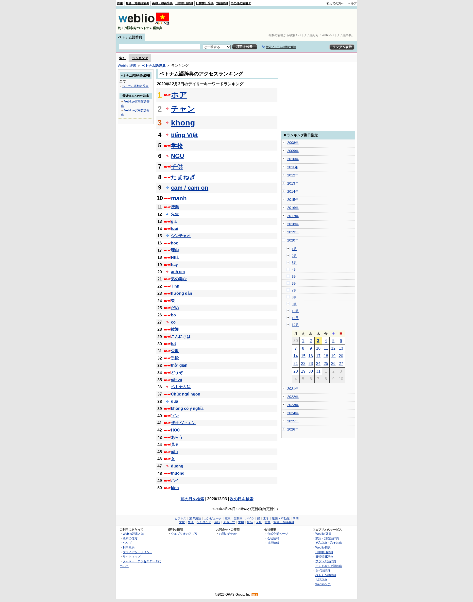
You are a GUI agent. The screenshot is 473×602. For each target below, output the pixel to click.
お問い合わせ (228, 533)
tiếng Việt (184, 135)
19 (333, 356)
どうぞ (177, 372)
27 (341, 363)
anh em (178, 272)
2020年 (293, 240)
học (174, 243)
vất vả (176, 380)
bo (173, 315)
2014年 (293, 191)
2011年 (292, 167)
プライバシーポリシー (137, 552)
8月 (294, 297)
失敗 (175, 351)
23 (310, 363)
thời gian (179, 365)
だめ (175, 308)
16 (310, 356)
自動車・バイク (244, 518)
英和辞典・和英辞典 (328, 542)
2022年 (293, 397)
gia (174, 221)
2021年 (293, 389)
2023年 (293, 405)
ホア (179, 94)
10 (318, 348)
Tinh (175, 286)
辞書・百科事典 (283, 522)
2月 (294, 256)
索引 (122, 58)
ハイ (175, 480)
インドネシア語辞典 (328, 566)
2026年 (293, 429)
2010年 (293, 159)
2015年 (293, 200)
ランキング (140, 58)
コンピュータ (213, 518)
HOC (175, 430)
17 (318, 356)
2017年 (293, 216)
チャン (183, 108)
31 (318, 371)
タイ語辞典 (322, 570)
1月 (294, 249)
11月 (295, 318)
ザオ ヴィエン (183, 423)
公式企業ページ (277, 533)
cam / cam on (189, 187)
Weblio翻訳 (323, 547)
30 (310, 371)
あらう (177, 437)
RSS (255, 594)
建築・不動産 (281, 518)
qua (174, 401)
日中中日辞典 (184, 3)
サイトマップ (131, 556)
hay (174, 264)
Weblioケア (323, 584)
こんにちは (181, 336)
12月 (295, 325)
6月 (294, 283)
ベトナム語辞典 (130, 37)
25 (326, 363)
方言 (267, 522)
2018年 (293, 224)
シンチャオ (181, 236)
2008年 (293, 143)
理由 (175, 250)
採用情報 (273, 542)
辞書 (120, 3)
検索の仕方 (130, 538)
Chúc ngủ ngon (185, 394)
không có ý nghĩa (187, 408)
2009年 (293, 151)
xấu (174, 452)
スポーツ (229, 522)
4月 (294, 270)
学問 (296, 518)
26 (333, 363)
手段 (175, 358)
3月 (294, 263)
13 (341, 348)
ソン (175, 415)
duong (177, 466)
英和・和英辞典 (162, 3)
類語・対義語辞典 (137, 3)
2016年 (293, 208)
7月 (294, 290)
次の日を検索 (241, 499)
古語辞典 (222, 3)
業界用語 (195, 518)
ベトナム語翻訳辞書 (135, 86)
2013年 (293, 183)
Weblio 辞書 (127, 66)
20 (341, 356)
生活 (191, 522)
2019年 (293, 232)
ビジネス (180, 518)
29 (303, 371)
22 (303, 363)
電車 (228, 518)
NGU (177, 156)
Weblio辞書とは (133, 533)
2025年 (293, 421)
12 (333, 348)
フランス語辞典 (325, 561)
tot (173, 344)
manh (179, 198)
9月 (294, 304)
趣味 (217, 522)
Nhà (175, 257)
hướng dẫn (181, 293)
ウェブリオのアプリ (184, 533)
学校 (177, 145)
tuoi (174, 228)
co (173, 322)
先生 (175, 214)
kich (175, 488)
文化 (182, 522)
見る (175, 444)
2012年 (293, 175)
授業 (175, 207)
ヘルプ (352, 3)
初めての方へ (335, 3)
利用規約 (129, 547)
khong (183, 122)
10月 (295, 311)
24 (318, 363)
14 (295, 356)
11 (326, 348)
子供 (177, 166)
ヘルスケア (204, 522)
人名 (259, 522)
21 (295, 363)
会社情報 (273, 538)
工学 (266, 518)
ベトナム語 (181, 387)
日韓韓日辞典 (205, 3)
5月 (294, 276)
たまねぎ (183, 177)
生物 (241, 522)
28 (295, 371)
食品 (250, 522)
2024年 (293, 413)
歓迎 (175, 329)
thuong (178, 473)
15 (303, 356)
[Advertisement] (267, 21)
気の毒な (179, 279)
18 (326, 356)
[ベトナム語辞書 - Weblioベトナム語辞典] (144, 24)
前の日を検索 (192, 499)
